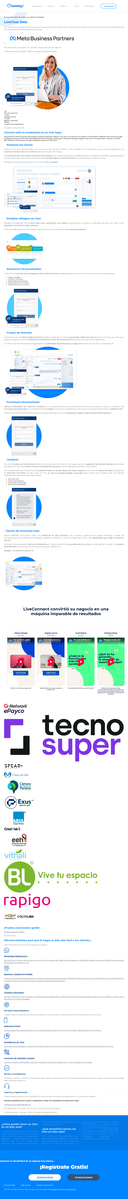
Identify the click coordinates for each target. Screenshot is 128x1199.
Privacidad (52, 1189)
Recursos (50, 6)
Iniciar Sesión (89, 6)
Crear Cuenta (109, 6)
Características (37, 6)
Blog (76, 6)
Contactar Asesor (83, 1177)
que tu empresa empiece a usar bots (67, 473)
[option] (21, 660)
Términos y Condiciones (67, 1189)
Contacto (63, 6)
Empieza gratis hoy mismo (14, 932)
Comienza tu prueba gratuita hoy (17, 1105)
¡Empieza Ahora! (45, 1177)
